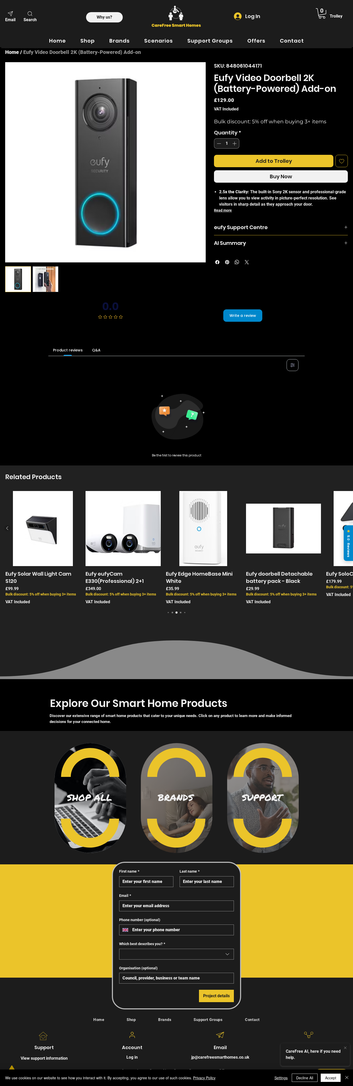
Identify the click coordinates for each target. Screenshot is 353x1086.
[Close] (347, 1078)
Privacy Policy (204, 1077)
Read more (223, 210)
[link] (322, 13)
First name (129, 871)
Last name (189, 871)
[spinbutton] (226, 143)
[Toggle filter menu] (292, 365)
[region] (90, 798)
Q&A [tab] (96, 350)
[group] (176, 548)
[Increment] (235, 143)
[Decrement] (218, 143)
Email (125, 896)
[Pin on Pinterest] (227, 262)
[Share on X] (247, 262)
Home (12, 52)
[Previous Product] (7, 528)
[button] (30, 16)
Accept (330, 1077)
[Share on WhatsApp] (237, 262)
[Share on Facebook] (217, 262)
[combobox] (176, 954)
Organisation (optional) (138, 968)
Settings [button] (281, 1077)
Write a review (242, 315)
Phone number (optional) (139, 920)
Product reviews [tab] (68, 350)
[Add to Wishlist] (341, 161)
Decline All (304, 1077)
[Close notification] (345, 1048)
